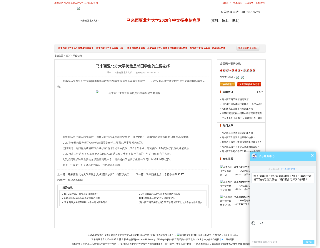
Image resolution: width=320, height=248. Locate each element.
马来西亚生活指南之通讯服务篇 (237, 133)
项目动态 (171, 38)
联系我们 (237, 2)
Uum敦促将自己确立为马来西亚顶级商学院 (159, 194)
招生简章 (128, 38)
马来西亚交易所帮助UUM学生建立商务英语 (85, 202)
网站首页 (64, 38)
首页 (68, 55)
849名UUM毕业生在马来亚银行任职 (82, 198)
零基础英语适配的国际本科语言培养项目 (242, 113)
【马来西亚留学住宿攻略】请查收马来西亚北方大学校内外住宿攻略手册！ (170, 202)
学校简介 (107, 38)
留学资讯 (149, 38)
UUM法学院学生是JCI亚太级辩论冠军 (156, 198)
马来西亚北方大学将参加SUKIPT (165, 174)
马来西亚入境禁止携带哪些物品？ (238, 137)
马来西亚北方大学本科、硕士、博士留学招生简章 (120, 48)
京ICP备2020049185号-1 (163, 235)
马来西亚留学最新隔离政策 (235, 99)
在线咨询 (260, 2)
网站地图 (230, 239)
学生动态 (213, 38)
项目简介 (226, 2)
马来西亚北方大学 (73, 2)
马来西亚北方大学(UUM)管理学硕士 (76, 48)
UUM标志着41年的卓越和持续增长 (81, 194)
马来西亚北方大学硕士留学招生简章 (207, 48)
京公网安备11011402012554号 (195, 235)
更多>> (260, 92)
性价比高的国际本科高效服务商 (237, 108)
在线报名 (248, 2)
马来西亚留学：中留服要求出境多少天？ (242, 142)
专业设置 (192, 38)
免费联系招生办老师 (249, 84)
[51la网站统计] (222, 239)
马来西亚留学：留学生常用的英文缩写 (241, 146)
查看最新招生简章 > (248, 48)
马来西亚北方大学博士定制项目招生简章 (167, 48)
